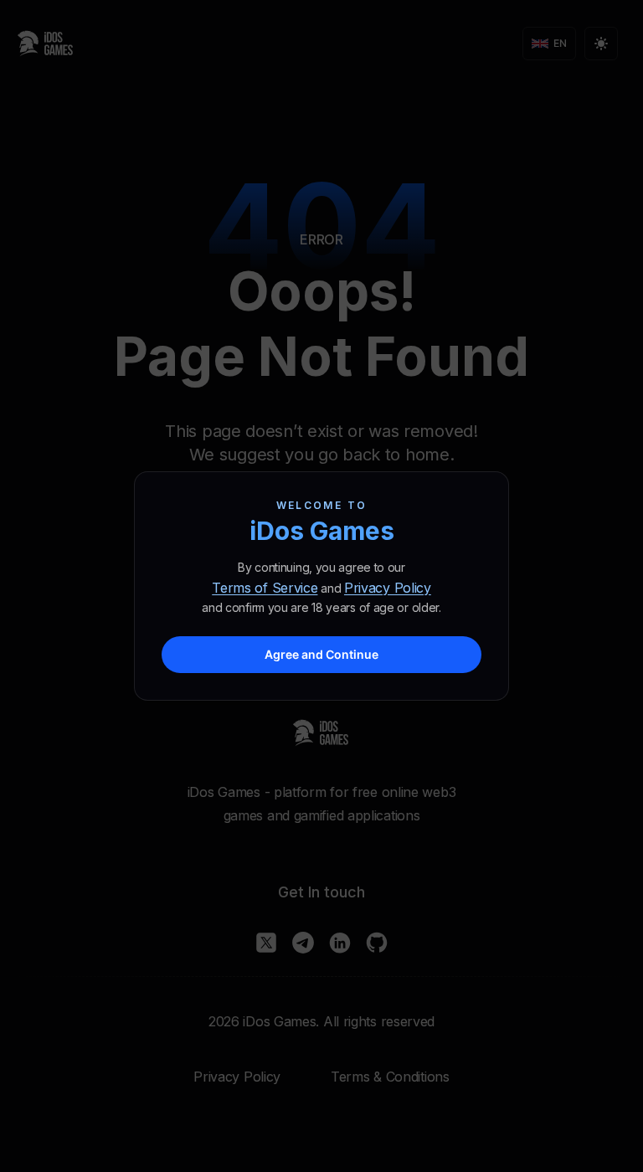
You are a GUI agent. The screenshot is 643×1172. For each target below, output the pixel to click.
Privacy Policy (387, 587)
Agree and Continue (321, 654)
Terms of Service (264, 587)
